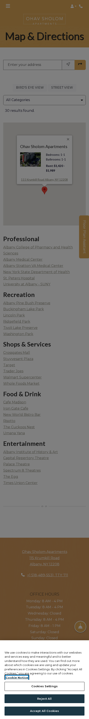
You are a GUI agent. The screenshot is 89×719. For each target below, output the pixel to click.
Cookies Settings (44, 686)
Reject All (44, 698)
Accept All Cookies (44, 711)
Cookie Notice (17, 677)
